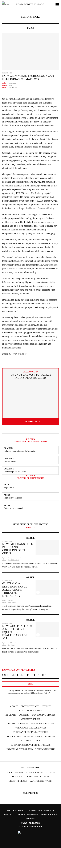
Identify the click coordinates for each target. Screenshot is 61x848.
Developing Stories (44, 715)
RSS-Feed (50, 736)
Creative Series (30, 719)
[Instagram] (16, 756)
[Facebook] (10, 756)
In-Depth (10, 715)
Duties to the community (14, 508)
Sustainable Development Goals (30, 745)
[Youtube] (27, 756)
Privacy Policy (43, 693)
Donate (11, 723)
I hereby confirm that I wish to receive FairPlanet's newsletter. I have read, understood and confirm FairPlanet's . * (32, 691)
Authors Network (41, 781)
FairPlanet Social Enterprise (30, 732)
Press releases (33, 736)
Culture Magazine (30, 711)
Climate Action (10, 461)
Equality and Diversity (41, 810)
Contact (8, 815)
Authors (26, 741)
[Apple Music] (45, 756)
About (14, 706)
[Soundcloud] (33, 756)
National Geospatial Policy (41, 208)
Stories (46, 706)
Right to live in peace (13, 498)
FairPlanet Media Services (30, 728)
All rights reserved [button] (30, 827)
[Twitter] (22, 756)
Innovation (12, 83)
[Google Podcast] (51, 756)
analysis (6, 118)
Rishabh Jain (13, 87)
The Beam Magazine (42, 723)
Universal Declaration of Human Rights (30, 749)
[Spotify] (39, 756)
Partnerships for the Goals (15, 472)
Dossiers (24, 715)
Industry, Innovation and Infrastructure (20, 451)
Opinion (23, 723)
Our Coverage (14, 772)
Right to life (9, 487)
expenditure (7, 185)
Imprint (30, 819)
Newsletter (14, 736)
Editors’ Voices (30, 706)
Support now (32, 421)
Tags (37, 741)
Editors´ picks (34, 772)
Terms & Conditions (27, 815)
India (10, 85)
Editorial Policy (16, 810)
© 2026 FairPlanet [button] (30, 823)
